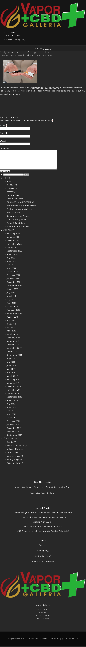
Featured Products (15, 445)
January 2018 (13, 341)
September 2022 (14, 251)
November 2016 (14, 390)
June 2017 (11, 365)
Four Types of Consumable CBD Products (43, 526)
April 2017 (11, 372)
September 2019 (14, 285)
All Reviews (12, 185)
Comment (4, 148)
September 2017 (14, 355)
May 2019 (11, 299)
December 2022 (14, 240)
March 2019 (12, 306)
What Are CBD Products (18, 226)
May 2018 (11, 327)
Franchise (38, 487)
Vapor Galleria (13, 463)
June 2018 (11, 324)
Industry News (13, 449)
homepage (12, 192)
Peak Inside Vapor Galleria (19, 209)
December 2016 (14, 386)
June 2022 (11, 261)
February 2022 (13, 275)
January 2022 (13, 278)
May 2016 (11, 411)
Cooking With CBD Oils (43, 522)
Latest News (12, 452)
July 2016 (11, 404)
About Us (11, 181)
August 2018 (12, 317)
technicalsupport (18, 87)
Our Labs (26, 487)
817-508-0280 (43, 619)
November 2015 (14, 431)
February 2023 (13, 233)
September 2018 (14, 313)
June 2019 (11, 296)
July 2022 (11, 258)
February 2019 (13, 310)
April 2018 (11, 331)
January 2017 (13, 383)
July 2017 (11, 362)
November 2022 (14, 244)
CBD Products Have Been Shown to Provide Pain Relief (43, 531)
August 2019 (12, 289)
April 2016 (11, 414)
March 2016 (12, 417)
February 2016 (13, 421)
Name (2, 125)
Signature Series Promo (18, 216)
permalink (79, 87)
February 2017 (13, 379)
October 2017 (13, 351)
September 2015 (14, 435)
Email (2, 133)
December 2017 (14, 344)
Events (10, 442)
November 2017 (14, 348)
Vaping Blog (12, 459)
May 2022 (11, 265)
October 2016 (13, 393)
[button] (46, 49)
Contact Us (12, 188)
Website (4, 141)
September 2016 (14, 397)
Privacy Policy (13, 212)
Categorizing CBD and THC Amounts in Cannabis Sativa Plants (43, 512)
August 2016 (12, 400)
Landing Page (13, 195)
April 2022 (11, 268)
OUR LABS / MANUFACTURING (20, 202)
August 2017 (12, 358)
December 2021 (14, 282)
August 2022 (12, 254)
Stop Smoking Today (16, 219)
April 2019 (11, 303)
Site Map (45, 639)
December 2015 (14, 428)
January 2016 (13, 424)
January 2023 (13, 237)
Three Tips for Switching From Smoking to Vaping (43, 517)
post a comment (11, 94)
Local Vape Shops (15, 198)
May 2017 (11, 369)
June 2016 (11, 407)
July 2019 (11, 292)
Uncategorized (13, 456)
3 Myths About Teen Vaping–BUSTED (24, 52)
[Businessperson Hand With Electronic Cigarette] (20, 82)
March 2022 (12, 271)
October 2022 (13, 247)
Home (16, 487)
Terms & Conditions (16, 223)
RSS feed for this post (44, 91)
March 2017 (12, 376)
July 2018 (11, 320)
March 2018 (12, 334)
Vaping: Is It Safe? (43, 556)
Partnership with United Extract (22, 205)
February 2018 (13, 338)
